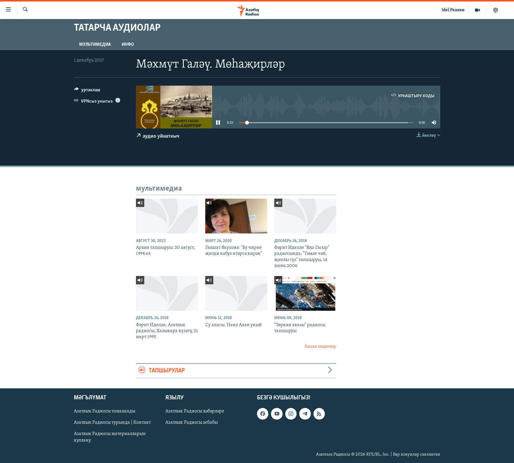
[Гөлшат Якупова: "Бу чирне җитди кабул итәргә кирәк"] (236, 216)
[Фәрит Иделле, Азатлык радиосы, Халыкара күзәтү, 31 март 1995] (167, 293)
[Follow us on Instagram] (291, 413)
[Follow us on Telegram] (305, 413)
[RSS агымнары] (319, 413)
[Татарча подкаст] (495, 10)
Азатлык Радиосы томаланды (104, 411)
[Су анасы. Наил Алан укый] (236, 293)
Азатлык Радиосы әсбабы (191, 422)
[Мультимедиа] (477, 10)
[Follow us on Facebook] (262, 413)
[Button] (87, 91)
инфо (128, 44)
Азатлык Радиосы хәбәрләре (194, 411)
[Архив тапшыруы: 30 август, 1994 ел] (167, 216)
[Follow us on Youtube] (276, 413)
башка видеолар (320, 346)
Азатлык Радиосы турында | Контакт (112, 422)
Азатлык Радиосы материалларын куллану (110, 437)
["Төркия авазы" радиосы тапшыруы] (305, 293)
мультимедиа (95, 44)
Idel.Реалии (453, 10)
